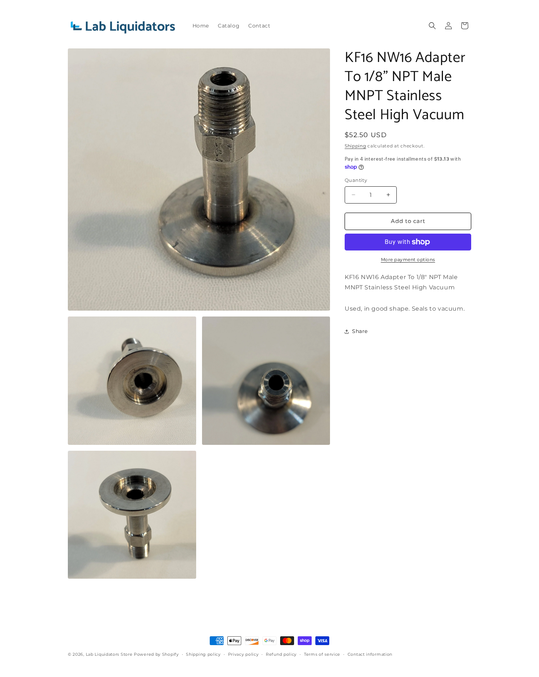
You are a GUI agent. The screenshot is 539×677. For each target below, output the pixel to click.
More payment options (408, 259)
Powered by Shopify (156, 654)
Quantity (356, 180)
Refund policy (281, 654)
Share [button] (360, 331)
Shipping (355, 146)
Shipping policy (203, 654)
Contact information (370, 654)
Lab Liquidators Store (109, 654)
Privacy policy (243, 654)
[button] (432, 26)
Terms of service (322, 654)
